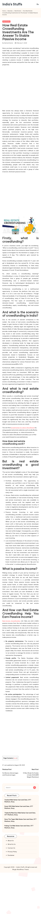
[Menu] (38, 4)
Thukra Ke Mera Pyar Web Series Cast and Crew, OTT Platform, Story (20, 814)
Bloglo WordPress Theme (20, 869)
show (15, 758)
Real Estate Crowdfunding (11, 621)
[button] (34, 787)
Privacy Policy (12, 852)
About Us (11, 840)
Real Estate (6, 21)
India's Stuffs (12, 4)
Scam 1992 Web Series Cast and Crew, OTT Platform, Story (18, 807)
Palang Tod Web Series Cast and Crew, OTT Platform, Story (18, 827)
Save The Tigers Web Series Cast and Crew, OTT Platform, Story (20, 820)
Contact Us (11, 848)
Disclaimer (11, 855)
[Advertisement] (20, 87)
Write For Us (12, 844)
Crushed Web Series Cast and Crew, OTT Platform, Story (17, 801)
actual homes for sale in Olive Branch (23, 428)
